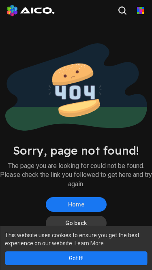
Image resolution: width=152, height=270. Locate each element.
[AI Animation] (141, 10)
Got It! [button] (76, 258)
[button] (123, 10)
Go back (76, 223)
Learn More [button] (89, 243)
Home (76, 204)
